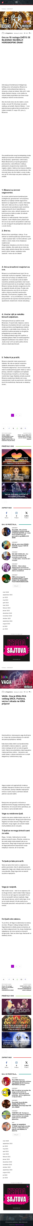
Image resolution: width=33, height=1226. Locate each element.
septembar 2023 (7, 594)
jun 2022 (5, 629)
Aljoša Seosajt (19, 1224)
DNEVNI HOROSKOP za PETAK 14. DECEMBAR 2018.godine (16, 495)
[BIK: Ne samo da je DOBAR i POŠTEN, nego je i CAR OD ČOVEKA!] (6, 545)
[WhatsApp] (17, 428)
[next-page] (6, 502)
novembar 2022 (7, 616)
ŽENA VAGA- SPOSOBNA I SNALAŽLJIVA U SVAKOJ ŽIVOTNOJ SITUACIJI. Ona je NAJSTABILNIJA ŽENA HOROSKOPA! (16, 477)
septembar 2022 (7, 621)
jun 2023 (5, 597)
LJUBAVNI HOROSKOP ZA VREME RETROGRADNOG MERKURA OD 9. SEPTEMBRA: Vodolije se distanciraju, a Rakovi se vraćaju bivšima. (16, 460)
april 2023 (6, 602)
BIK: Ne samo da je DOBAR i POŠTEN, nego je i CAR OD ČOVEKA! (20, 545)
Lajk (6, 512)
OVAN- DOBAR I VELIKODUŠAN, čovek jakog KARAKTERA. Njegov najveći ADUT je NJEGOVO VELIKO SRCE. (8, 437)
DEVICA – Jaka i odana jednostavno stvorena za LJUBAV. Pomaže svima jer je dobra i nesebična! (21, 568)
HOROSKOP (10, 9)
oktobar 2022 (7, 618)
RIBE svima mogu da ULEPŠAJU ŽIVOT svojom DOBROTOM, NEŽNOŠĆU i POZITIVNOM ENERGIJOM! (20, 579)
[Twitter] (13, 428)
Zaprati (16, 512)
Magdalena (9, 33)
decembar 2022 (7, 613)
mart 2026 (6, 592)
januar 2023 (6, 610)
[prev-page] (3, 502)
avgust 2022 (6, 623)
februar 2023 (6, 608)
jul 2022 (5, 626)
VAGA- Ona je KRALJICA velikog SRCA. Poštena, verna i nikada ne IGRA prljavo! (24, 437)
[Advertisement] (16, 61)
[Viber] (25, 428)
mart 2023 (6, 605)
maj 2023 (5, 600)
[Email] (21, 428)
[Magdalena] (3, 33)
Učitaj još (16, 586)
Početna (4, 9)
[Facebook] (9, 428)
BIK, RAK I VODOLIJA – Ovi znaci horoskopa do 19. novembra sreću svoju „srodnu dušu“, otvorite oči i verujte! (21, 557)
